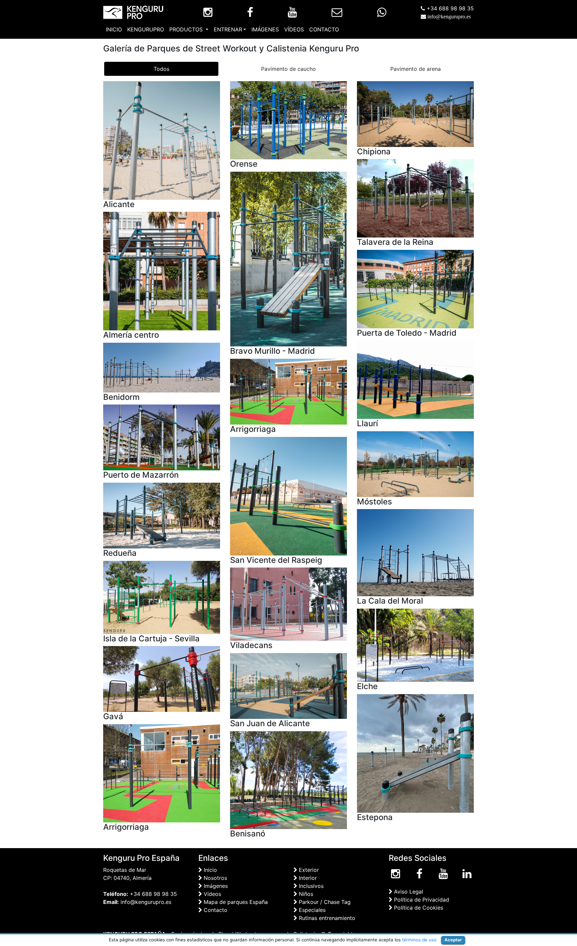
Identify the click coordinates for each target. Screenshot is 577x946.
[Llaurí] (415, 379)
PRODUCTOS (186, 29)
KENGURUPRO (145, 29)
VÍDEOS (294, 29)
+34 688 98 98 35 (449, 8)
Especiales (311, 910)
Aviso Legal (407, 891)
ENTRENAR (228, 29)
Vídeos (211, 894)
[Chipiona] (415, 113)
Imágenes (215, 886)
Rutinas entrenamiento (326, 918)
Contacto (214, 910)
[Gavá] (161, 678)
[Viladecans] (288, 603)
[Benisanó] (288, 779)
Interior (307, 878)
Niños (305, 894)
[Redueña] (161, 515)
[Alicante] (161, 139)
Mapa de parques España (235, 902)
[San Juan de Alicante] (288, 685)
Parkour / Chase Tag (324, 902)
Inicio (209, 869)
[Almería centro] (161, 270)
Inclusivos (310, 886)
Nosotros (214, 878)
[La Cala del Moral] (415, 552)
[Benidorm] (161, 367)
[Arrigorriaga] (288, 391)
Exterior (308, 869)
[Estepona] (415, 753)
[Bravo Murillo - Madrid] (288, 258)
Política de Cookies (417, 907)
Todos (161, 68)
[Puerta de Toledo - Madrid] (415, 288)
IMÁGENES (265, 29)
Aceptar (453, 939)
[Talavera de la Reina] (415, 197)
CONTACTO (324, 29)
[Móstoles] (415, 463)
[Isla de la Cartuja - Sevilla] (161, 596)
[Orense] (288, 119)
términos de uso (419, 939)
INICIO (114, 29)
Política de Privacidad (420, 899)
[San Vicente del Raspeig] (288, 495)
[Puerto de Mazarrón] (161, 437)
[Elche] (415, 644)
